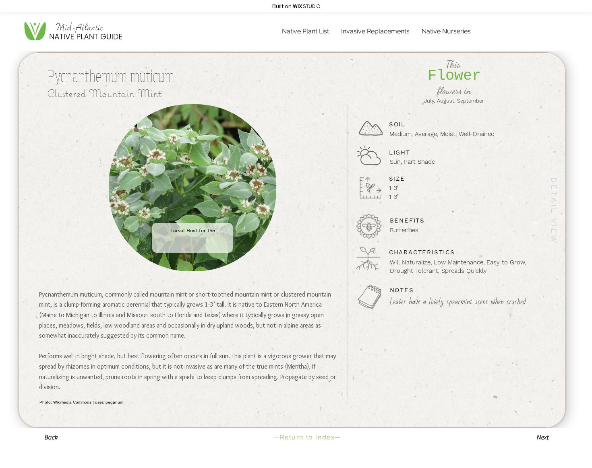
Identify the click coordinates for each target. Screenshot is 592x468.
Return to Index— (307, 437)
